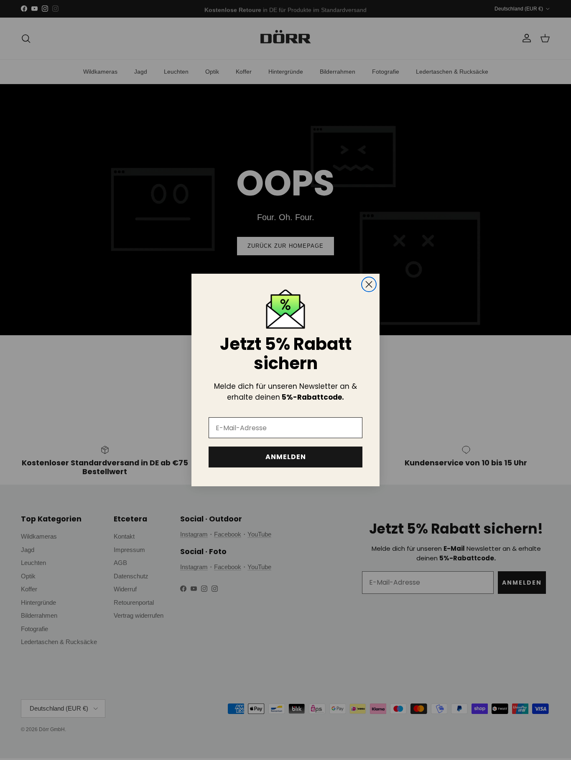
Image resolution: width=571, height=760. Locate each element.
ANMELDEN (285, 457)
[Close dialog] (369, 284)
